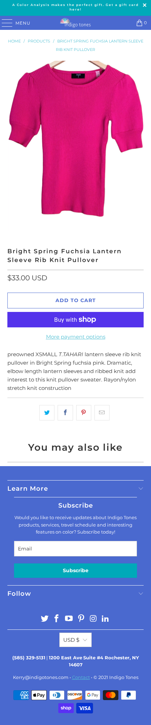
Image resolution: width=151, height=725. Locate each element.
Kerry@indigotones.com (40, 677)
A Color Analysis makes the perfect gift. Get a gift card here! (75, 7)
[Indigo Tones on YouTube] (69, 619)
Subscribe (75, 570)
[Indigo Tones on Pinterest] (81, 619)
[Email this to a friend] (102, 412)
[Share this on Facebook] (65, 412)
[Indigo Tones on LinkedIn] (105, 619)
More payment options (75, 336)
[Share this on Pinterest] (83, 412)
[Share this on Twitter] (46, 412)
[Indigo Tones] (75, 23)
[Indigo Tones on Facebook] (57, 619)
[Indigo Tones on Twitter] (44, 619)
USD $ (71, 639)
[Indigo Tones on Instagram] (93, 619)
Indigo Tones (123, 677)
